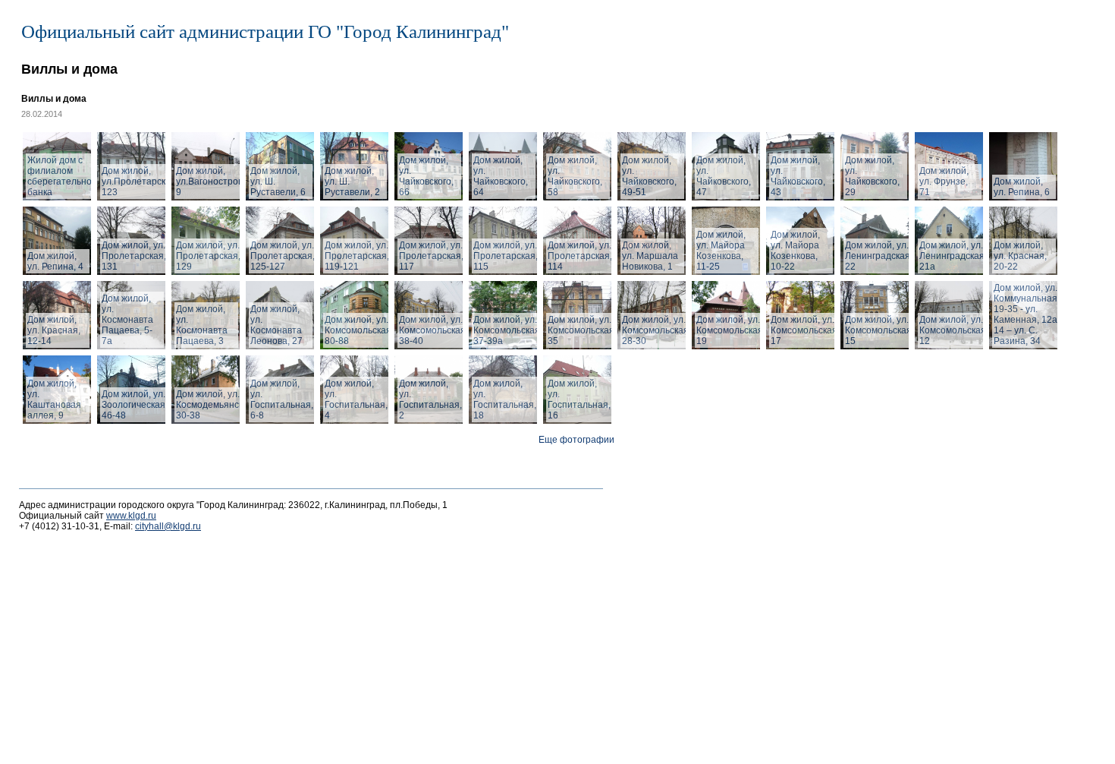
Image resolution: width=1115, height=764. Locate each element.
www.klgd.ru (131, 515)
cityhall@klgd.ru (168, 526)
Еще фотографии (576, 439)
